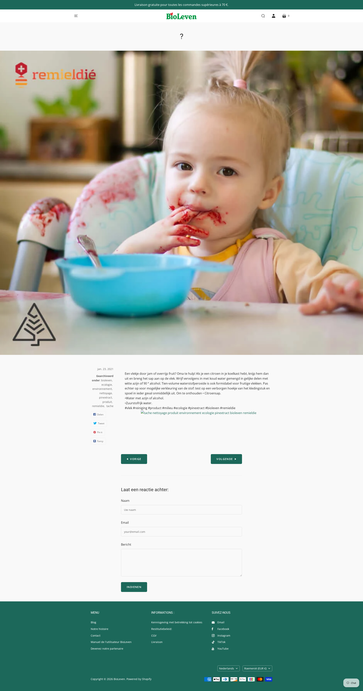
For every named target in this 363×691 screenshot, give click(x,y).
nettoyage (105, 393)
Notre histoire (99, 629)
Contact (95, 635)
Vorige (135, 459)
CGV (153, 635)
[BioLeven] (181, 15)
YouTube (223, 648)
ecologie (107, 384)
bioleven (106, 380)
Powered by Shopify (138, 679)
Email (125, 522)
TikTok (221, 642)
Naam (125, 501)
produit (107, 402)
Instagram (223, 635)
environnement (102, 389)
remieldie (98, 406)
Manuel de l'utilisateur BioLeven (111, 642)
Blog (93, 622)
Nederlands (226, 668)
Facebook (223, 629)
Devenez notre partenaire (107, 648)
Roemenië (255, 668)
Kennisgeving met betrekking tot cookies (176, 622)
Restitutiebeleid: (161, 629)
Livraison (157, 642)
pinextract (105, 397)
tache (109, 406)
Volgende (224, 459)
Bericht (126, 544)
